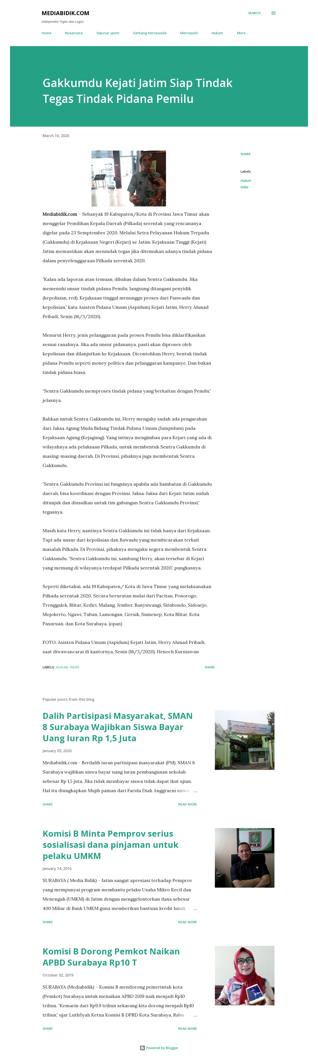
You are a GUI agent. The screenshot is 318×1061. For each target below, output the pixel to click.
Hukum (217, 33)
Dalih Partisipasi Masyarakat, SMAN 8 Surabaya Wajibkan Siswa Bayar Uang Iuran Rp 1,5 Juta (118, 727)
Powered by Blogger (161, 1048)
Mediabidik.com (65, 13)
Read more (187, 804)
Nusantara (74, 33)
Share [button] (245, 154)
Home (46, 33)
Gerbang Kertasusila (149, 33)
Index (244, 187)
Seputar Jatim (107, 33)
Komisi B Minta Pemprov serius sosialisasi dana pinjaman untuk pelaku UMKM (111, 845)
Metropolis (189, 33)
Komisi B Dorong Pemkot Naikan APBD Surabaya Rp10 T (111, 957)
